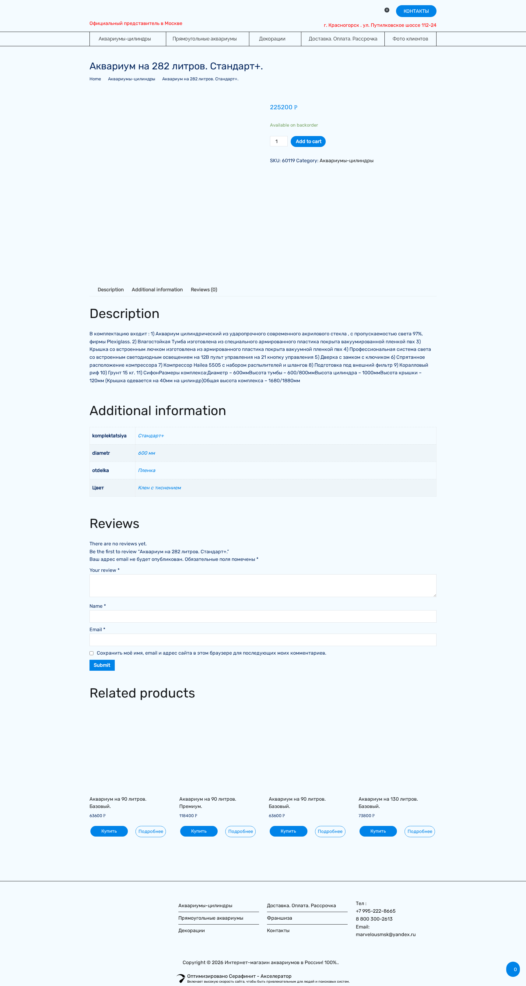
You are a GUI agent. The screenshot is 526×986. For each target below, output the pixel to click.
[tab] (111, 289)
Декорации (272, 39)
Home (95, 79)
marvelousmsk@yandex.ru (386, 934)
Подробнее (151, 831)
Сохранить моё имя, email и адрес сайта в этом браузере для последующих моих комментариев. (211, 653)
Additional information (157, 289)
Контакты (278, 930)
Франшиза (279, 918)
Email (97, 629)
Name (97, 606)
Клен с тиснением (159, 488)
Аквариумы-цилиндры (125, 39)
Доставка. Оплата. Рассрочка (343, 39)
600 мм (146, 453)
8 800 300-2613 (374, 919)
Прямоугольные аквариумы (205, 39)
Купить (109, 831)
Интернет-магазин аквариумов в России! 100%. (281, 962)
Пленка (146, 470)
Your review (104, 570)
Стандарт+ (151, 436)
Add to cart (308, 141)
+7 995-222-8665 (376, 911)
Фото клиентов (410, 39)
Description (111, 289)
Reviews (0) (204, 289)
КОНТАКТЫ (416, 11)
